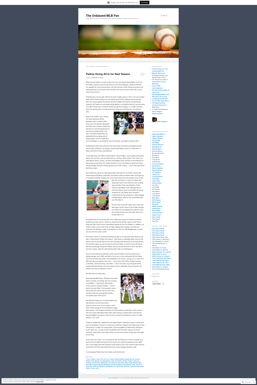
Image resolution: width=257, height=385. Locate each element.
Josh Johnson (113, 363)
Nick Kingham (156, 200)
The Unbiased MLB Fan (102, 15)
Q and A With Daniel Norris (160, 101)
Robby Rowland (157, 206)
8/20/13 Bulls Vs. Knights (160, 267)
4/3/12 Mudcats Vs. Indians (160, 241)
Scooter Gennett (157, 213)
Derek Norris (118, 361)
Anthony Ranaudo (157, 145)
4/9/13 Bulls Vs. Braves (159, 248)
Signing (120, 364)
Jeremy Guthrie (157, 183)
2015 (105, 359)
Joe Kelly (155, 185)
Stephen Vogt (156, 215)
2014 (102, 359)
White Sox (96, 366)
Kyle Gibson (156, 191)
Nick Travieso (156, 202)
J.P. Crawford (156, 172)
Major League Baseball (131, 363)
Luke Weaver (156, 196)
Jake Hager (155, 179)
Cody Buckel (156, 162)
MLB (91, 364)
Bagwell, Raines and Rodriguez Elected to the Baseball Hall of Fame (160, 75)
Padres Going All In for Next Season (108, 74)
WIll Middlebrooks (111, 366)
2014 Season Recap (158, 231)
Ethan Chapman (157, 170)
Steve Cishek (156, 217)
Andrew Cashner (119, 359)
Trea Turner (139, 364)
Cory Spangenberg (105, 361)
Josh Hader (155, 187)
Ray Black (155, 204)
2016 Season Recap (158, 235)
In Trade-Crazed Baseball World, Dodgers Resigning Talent (160, 111)
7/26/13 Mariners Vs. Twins (160, 262)
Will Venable (119, 366)
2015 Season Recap (158, 233)
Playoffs (100, 364)
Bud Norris (155, 155)
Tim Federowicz (126, 364)
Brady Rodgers (156, 149)
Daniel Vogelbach (157, 168)
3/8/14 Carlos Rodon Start (160, 237)
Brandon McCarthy (158, 153)
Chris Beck (155, 157)
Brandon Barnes (157, 151)
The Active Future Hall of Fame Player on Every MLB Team (160, 82)
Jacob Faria (155, 174)
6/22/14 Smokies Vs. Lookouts (161, 252)
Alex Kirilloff (156, 140)
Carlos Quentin (95, 361)
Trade (133, 364)
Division (125, 361)
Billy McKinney (157, 147)
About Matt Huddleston (99, 60)
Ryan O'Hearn (156, 210)
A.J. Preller (110, 359)
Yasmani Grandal (134, 366)
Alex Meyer (155, 142)
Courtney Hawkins (157, 164)
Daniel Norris (156, 166)
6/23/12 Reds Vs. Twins (159, 254)
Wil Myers (102, 366)
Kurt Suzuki (156, 189)
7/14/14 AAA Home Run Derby (161, 258)
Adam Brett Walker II (158, 134)
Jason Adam (156, 181)
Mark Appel (155, 198)
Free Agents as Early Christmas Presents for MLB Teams (159, 105)
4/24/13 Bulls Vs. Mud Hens (160, 239)
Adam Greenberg (157, 136)
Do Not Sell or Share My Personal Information (136, 378)
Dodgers (130, 361)
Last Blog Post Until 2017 (160, 99)
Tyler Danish (156, 219)
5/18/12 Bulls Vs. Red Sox (160, 250)
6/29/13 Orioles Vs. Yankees (160, 256)
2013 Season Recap (158, 228)
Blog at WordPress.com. (115, 378)
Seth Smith (114, 364)
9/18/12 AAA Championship (160, 269)
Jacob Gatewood (157, 176)
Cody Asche (156, 159)
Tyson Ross (89, 366)
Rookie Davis (156, 208)
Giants (135, 361)
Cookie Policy (40, 381)
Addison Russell (157, 138)
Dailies (93, 359)
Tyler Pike (155, 221)
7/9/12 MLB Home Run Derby (161, 265)
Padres (95, 364)
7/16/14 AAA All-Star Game (160, 260)
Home (88, 60)
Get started (144, 2)
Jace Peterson (96, 363)
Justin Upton (120, 363)
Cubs (112, 361)
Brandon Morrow (129, 359)
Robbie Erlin (106, 364)
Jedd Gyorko (104, 363)
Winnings (126, 366)
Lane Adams (156, 193)
